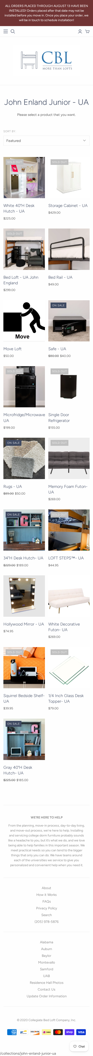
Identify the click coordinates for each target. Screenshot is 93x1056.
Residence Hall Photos (46, 983)
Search (46, 915)
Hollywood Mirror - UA (23, 624)
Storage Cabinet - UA (68, 205)
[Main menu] (5, 31)
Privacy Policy (46, 908)
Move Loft (12, 348)
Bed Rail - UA (60, 277)
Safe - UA (57, 348)
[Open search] (13, 31)
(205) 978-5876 (46, 922)
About (46, 888)
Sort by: (9, 131)
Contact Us (46, 989)
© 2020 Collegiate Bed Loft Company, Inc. (46, 1020)
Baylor (46, 956)
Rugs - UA (12, 486)
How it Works (46, 895)
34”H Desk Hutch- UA (23, 558)
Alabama (46, 942)
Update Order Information (47, 996)
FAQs (46, 901)
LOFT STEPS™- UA (66, 558)
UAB (46, 976)
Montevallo (46, 962)
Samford (46, 969)
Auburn (46, 949)
